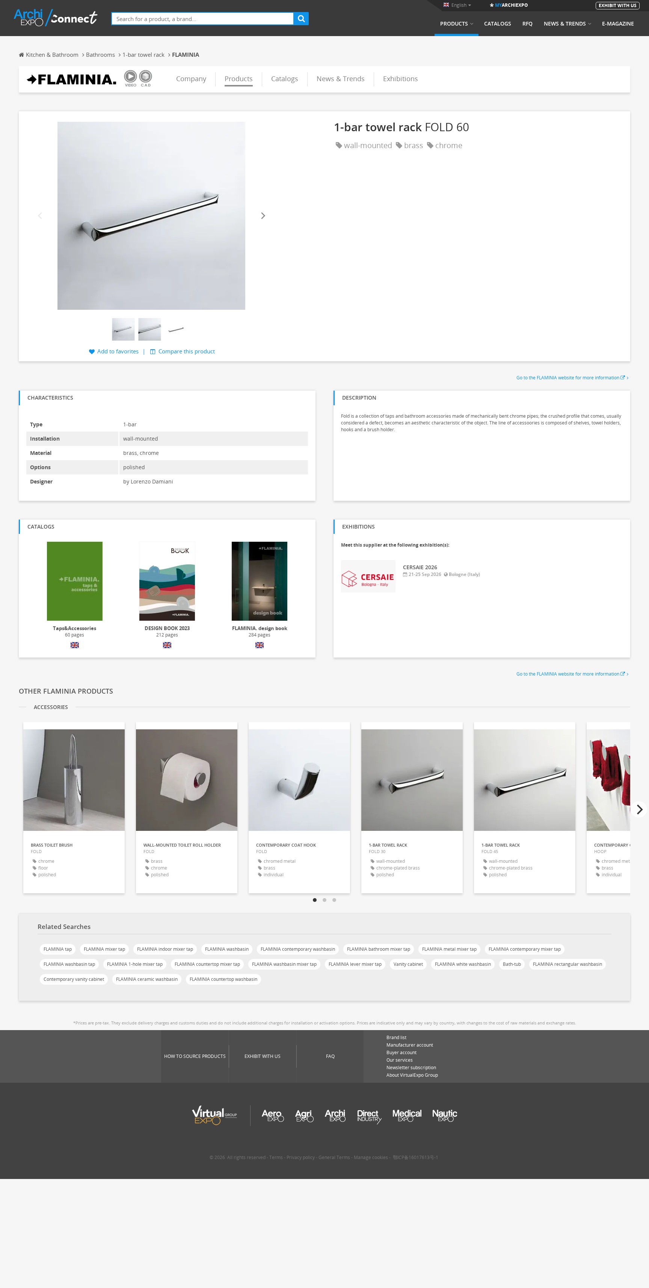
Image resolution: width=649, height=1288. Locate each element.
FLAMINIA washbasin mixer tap (284, 964)
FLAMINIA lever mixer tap (355, 964)
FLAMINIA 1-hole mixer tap (135, 964)
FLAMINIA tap (58, 949)
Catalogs (497, 23)
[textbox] (202, 18)
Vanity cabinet (408, 964)
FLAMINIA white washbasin (463, 964)
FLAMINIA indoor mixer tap (165, 949)
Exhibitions (400, 78)
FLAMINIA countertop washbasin (223, 979)
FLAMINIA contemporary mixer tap (525, 949)
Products (454, 23)
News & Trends (565, 23)
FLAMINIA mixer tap (104, 949)
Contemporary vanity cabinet (74, 979)
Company (191, 78)
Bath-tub (512, 964)
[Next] (262, 215)
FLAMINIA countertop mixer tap (207, 964)
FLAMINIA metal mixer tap (449, 949)
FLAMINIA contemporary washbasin (298, 949)
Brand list (396, 1037)
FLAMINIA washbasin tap (69, 964)
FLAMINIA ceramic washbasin (147, 979)
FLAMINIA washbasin (227, 949)
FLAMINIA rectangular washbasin (567, 964)
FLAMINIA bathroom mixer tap (378, 949)
